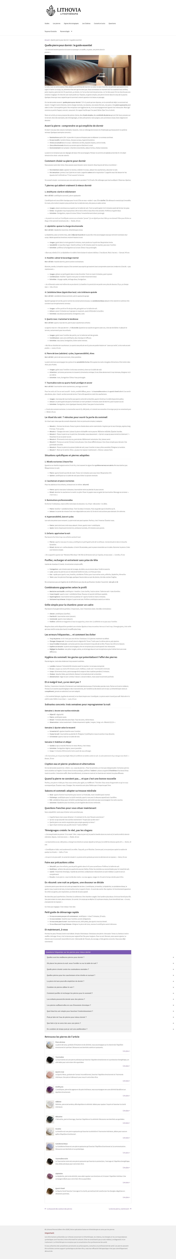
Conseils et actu (99, 23)
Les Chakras (86, 23)
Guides (47, 23)
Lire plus (126, 1051)
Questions (112, 23)
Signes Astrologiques (71, 23)
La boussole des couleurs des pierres (59, 1209)
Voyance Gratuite (51, 31)
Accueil (47, 40)
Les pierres (56, 23)
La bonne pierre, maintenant (119, 1209)
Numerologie (64, 31)
